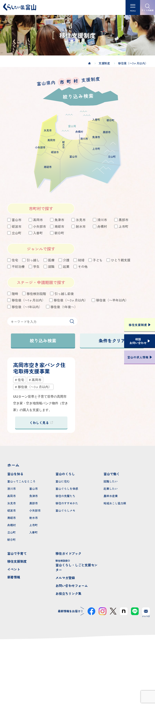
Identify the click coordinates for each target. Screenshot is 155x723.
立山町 (11, 532)
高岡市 (11, 496)
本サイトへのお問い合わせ (77, 684)
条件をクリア (112, 340)
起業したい (111, 489)
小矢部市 (35, 510)
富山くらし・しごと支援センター (76, 565)
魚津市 (33, 496)
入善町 (33, 532)
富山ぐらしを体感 (67, 489)
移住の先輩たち (65, 496)
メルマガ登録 (65, 577)
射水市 (33, 518)
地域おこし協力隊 (115, 503)
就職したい (111, 481)
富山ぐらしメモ (65, 510)
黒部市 (33, 503)
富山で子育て (17, 553)
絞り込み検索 (43, 340)
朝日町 (11, 540)
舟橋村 (11, 525)
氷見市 (11, 503)
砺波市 (11, 510)
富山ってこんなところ (21, 481)
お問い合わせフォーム (72, 585)
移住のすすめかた (67, 503)
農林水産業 (111, 496)
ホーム (13, 465)
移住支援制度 (17, 561)
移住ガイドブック (68, 553)
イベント (13, 569)
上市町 (33, 525)
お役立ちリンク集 (68, 593)
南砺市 (11, 518)
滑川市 (11, 489)
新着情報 (13, 577)
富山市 (33, 489)
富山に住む (63, 481)
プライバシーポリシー (77, 705)
